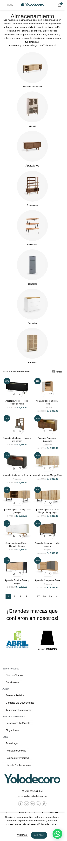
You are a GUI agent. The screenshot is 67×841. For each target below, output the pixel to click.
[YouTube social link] (32, 803)
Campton (48, 407)
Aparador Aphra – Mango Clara (47, 475)
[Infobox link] (32, 70)
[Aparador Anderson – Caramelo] (47, 425)
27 (38, 596)
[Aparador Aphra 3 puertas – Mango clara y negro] (47, 496)
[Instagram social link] (26, 803)
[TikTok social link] (44, 803)
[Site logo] (32, 4)
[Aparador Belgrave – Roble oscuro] (47, 530)
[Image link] (32, 778)
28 (44, 596)
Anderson (47, 445)
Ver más (22, 835)
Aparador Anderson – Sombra (17, 475)
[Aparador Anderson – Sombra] (17, 462)
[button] (14, 394)
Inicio (5, 371)
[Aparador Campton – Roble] (47, 567)
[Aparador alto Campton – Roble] (47, 387)
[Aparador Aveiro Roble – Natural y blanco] (17, 530)
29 (50, 596)
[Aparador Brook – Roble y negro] (17, 567)
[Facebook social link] (20, 803)
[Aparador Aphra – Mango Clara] (47, 462)
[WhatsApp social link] (38, 803)
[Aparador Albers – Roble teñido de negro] (17, 387)
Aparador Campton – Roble (47, 580)
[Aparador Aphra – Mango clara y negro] (17, 496)
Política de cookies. (48, 824)
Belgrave (48, 550)
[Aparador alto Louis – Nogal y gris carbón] (17, 425)
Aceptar (39, 835)
